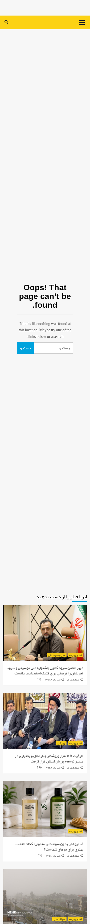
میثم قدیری (73, 679)
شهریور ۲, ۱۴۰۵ (52, 767)
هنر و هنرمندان (56, 655)
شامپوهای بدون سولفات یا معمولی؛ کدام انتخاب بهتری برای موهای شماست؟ (49, 846)
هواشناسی (59, 919)
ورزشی (61, 743)
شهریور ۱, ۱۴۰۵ (53, 855)
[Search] (6, 22)
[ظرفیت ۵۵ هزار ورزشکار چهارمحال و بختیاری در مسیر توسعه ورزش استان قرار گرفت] (45, 721)
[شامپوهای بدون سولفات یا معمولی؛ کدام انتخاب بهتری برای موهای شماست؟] (45, 809)
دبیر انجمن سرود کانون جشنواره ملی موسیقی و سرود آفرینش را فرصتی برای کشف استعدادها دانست (45, 670)
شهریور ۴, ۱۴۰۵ (52, 679)
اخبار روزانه (75, 655)
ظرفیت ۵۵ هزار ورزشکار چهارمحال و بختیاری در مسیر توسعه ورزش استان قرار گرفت (49, 758)
